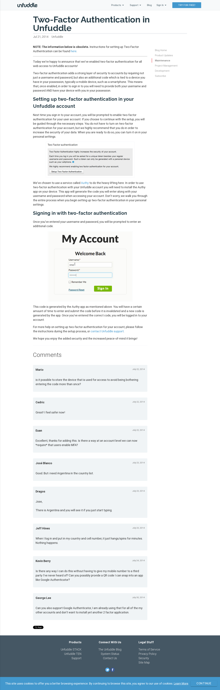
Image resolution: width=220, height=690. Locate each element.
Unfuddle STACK (71, 649)
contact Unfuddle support (107, 331)
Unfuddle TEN (72, 654)
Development (162, 70)
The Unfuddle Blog (109, 649)
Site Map (144, 662)
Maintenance (162, 60)
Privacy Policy (148, 654)
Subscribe (160, 75)
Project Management (166, 65)
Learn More (181, 683)
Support (136, 5)
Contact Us (110, 658)
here (74, 51)
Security (144, 658)
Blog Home (161, 50)
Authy (85, 183)
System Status (110, 654)
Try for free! (186, 5)
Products (118, 5)
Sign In (162, 5)
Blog (149, 5)
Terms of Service (149, 649)
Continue (203, 683)
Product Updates (164, 55)
